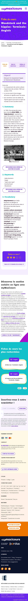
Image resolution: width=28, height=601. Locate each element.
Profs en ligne (21, 313)
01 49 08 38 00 (5, 445)
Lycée (2, 42)
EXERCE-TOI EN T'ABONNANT (11, 335)
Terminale (8, 42)
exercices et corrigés (9, 316)
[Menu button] (26, 8)
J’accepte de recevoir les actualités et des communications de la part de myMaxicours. (15, 414)
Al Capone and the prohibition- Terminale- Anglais (14, 379)
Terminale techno (16, 42)
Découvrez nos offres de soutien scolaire (14, 168)
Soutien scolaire (14, 525)
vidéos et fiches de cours (12, 323)
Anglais (3, 44)
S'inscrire (22, 408)
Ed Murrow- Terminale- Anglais (14, 365)
